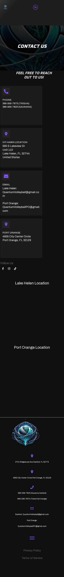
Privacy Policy (32, 550)
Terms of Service (32, 558)
